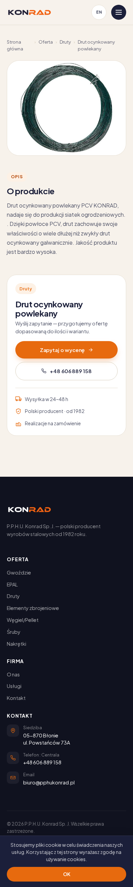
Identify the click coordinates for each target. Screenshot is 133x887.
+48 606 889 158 (71, 371)
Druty (65, 42)
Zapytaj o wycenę (62, 350)
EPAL (12, 584)
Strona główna (15, 45)
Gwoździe (19, 572)
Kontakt (16, 698)
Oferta (46, 42)
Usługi (14, 686)
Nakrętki (16, 644)
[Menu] (118, 12)
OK (66, 874)
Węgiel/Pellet (23, 620)
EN (99, 12)
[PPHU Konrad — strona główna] (29, 12)
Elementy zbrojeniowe (33, 608)
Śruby (13, 632)
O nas (13, 674)
